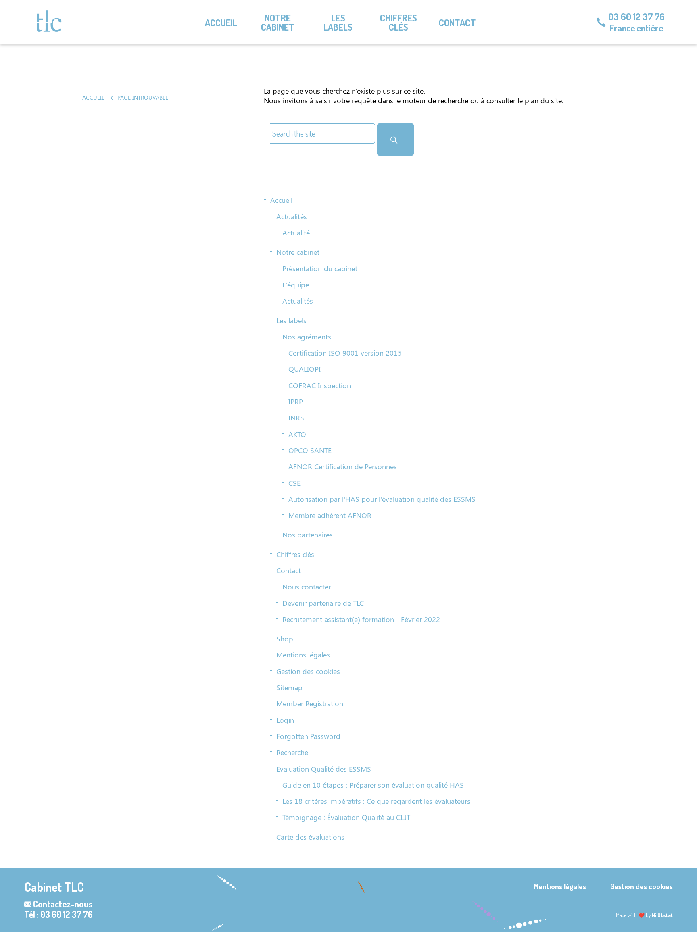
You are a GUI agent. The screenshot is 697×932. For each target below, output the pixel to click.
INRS (296, 417)
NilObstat (662, 915)
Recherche (292, 752)
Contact (457, 22)
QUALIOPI (304, 369)
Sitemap (289, 687)
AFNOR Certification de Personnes (342, 466)
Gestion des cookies (308, 671)
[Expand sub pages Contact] (691, 22)
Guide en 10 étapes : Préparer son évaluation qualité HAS (373, 785)
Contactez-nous (62, 903)
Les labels (338, 22)
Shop (284, 638)
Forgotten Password (308, 736)
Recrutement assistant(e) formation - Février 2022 (361, 619)
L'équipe (295, 284)
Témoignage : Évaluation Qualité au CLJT (346, 817)
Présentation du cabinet (319, 268)
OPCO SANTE (310, 450)
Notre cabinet (277, 22)
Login (285, 720)
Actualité (296, 232)
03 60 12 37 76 (636, 16)
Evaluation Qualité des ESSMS (323, 769)
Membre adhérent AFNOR (329, 515)
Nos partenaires (307, 534)
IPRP (295, 401)
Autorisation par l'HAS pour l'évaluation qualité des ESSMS (382, 499)
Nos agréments (306, 336)
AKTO (297, 434)
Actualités (291, 216)
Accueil (221, 22)
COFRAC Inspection (319, 385)
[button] (395, 139)
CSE (294, 483)
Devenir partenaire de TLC (323, 603)
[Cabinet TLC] (47, 21)
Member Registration (309, 703)
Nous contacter (306, 586)
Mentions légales (303, 654)
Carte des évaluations (310, 837)
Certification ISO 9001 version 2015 (345, 353)
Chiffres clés (398, 22)
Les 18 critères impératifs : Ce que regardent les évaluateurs (376, 801)
